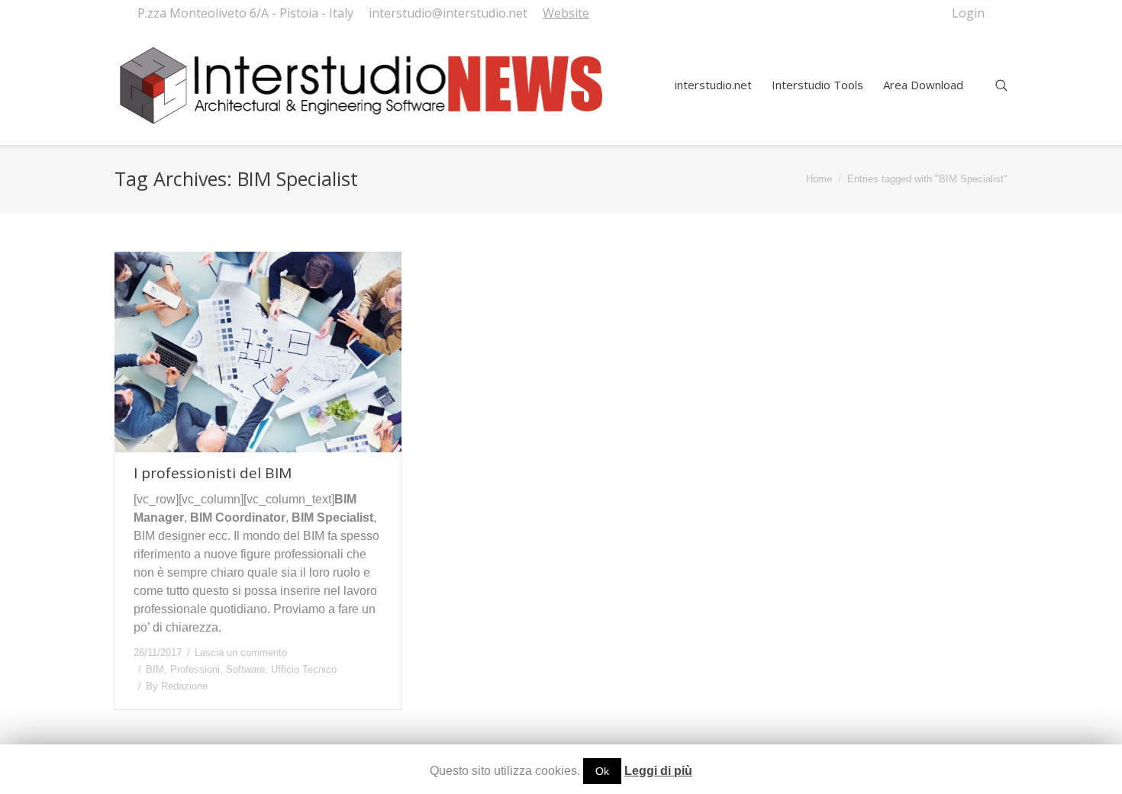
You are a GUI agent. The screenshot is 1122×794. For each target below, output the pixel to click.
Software (245, 669)
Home (819, 179)
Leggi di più (658, 770)
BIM (155, 669)
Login (968, 13)
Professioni (195, 669)
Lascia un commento (241, 652)
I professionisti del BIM (213, 473)
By (177, 686)
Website (566, 13)
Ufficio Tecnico (304, 669)
